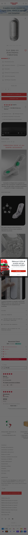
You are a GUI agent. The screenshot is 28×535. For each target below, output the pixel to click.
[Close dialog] (26, 259)
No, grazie (18, 274)
